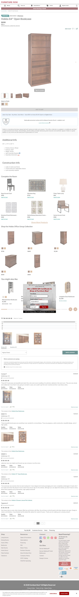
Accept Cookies (64, 593)
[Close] (76, 593)
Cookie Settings (53, 593)
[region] (39, 593)
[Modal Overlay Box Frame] (39, 298)
